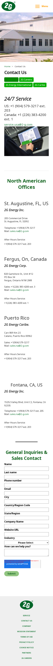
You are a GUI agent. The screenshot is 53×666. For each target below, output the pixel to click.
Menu (45, 6)
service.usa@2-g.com (18, 124)
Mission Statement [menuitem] (26, 631)
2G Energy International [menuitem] (18, 84)
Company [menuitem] (26, 626)
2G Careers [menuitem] (26, 79)
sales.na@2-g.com (19, 231)
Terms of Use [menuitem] (26, 637)
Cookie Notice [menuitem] (26, 647)
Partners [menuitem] (26, 653)
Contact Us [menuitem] (11, 79)
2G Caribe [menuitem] (40, 84)
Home (7, 66)
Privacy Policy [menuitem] (26, 642)
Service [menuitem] (26, 615)
